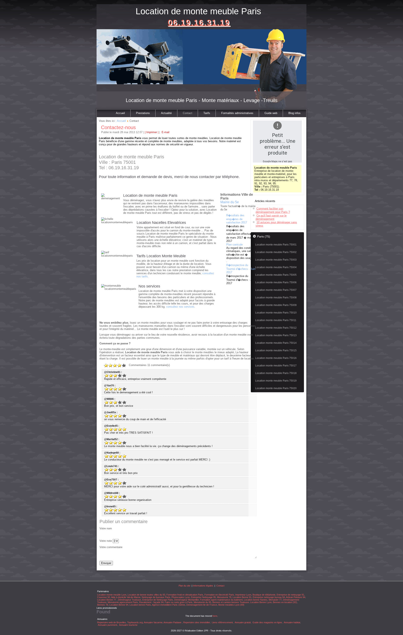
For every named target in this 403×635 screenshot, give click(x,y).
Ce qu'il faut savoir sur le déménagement (271, 217)
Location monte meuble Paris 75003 (276, 259)
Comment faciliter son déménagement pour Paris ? (273, 210)
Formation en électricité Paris (219, 594)
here (215, 616)
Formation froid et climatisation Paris (184, 594)
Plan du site (184, 585)
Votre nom (105, 528)
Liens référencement (222, 622)
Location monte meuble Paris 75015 (276, 350)
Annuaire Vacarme (153, 622)
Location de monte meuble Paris (198, 11)
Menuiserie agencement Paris (123, 602)
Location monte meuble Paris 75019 (276, 380)
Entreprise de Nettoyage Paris (157, 599)
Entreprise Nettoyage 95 (203, 597)
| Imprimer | (151, 132)
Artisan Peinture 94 (295, 597)
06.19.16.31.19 (199, 22)
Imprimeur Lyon (243, 594)
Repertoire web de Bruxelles (111, 622)
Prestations (143, 113)
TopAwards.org (135, 622)
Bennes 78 (102, 605)
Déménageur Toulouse (129, 599)
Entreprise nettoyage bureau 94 (269, 597)
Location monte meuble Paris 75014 (276, 342)
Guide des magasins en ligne (267, 622)
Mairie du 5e (229, 202)
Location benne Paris (140, 605)
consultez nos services (180, 306)
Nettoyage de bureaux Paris (156, 597)
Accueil (120, 113)
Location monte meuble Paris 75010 (276, 312)
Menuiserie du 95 (202, 602)
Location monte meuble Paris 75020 (276, 388)
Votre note (105, 540)
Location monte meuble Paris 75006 (276, 282)
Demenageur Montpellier (186, 599)
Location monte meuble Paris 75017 (276, 365)
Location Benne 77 (107, 599)
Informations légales (203, 585)
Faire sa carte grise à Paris (178, 602)
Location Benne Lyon (261, 602)
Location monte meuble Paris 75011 (275, 320)
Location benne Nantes (255, 599)
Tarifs (206, 113)
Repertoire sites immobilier (196, 622)
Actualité (166, 113)
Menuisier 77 (275, 599)
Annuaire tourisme (128, 625)
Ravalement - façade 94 (151, 602)
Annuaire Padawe (172, 622)
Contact (187, 113)
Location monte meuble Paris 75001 (276, 244)
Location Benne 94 (118, 605)
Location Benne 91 (242, 597)
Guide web (270, 113)
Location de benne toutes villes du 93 (146, 594)
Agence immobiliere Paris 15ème (168, 605)
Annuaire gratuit (243, 622)
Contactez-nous (118, 127)
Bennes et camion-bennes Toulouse (230, 602)
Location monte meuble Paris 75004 (276, 267)
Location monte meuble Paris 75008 (276, 297)
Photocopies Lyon (180, 597)
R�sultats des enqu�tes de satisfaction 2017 (236, 219)
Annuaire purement (107, 625)
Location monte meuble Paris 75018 (276, 373)
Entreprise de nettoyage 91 (290, 594)
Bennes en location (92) (285, 602)
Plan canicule (234, 244)
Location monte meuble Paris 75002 (276, 252)
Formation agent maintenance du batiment (221, 599)
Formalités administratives (237, 113)
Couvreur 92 (103, 597)
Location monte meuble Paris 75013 (276, 335)
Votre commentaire (110, 547)
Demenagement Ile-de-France (201, 605)
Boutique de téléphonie (264, 594)
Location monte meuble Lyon (111, 594)
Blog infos (294, 113)
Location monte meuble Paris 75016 (276, 358)
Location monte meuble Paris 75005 (276, 274)
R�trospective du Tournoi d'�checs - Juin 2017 (240, 269)
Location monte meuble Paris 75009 (276, 305)
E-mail (165, 132)
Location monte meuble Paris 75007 (276, 290)
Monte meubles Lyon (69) (231, 605)
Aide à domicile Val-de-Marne (125, 597)
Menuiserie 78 (224, 597)
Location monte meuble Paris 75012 (276, 327)
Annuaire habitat (292, 622)
